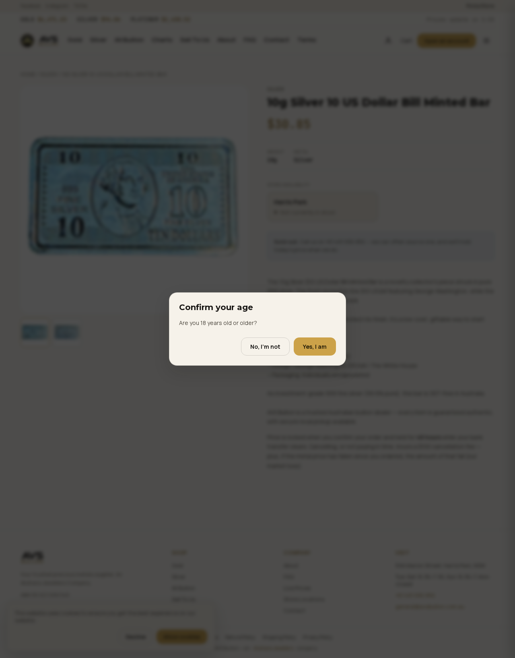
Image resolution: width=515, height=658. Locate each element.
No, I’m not (265, 346)
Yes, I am (315, 346)
